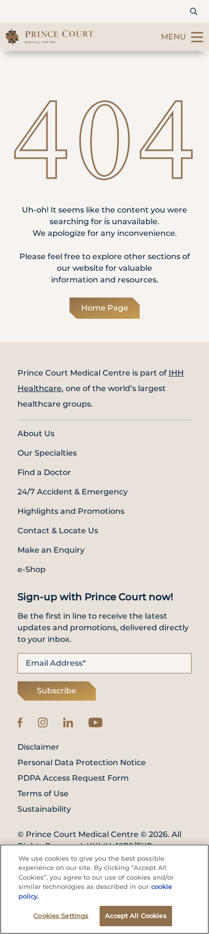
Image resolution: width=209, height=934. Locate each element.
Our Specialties (47, 453)
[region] (104, 889)
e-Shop (31, 569)
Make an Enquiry (51, 550)
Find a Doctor (44, 472)
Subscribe (56, 690)
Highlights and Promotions (70, 511)
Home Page (104, 307)
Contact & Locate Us (57, 530)
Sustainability (44, 809)
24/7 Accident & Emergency (72, 491)
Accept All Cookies (135, 915)
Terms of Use (43, 794)
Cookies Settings (61, 915)
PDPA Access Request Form (73, 778)
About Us (35, 433)
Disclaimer (38, 747)
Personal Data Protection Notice (81, 763)
